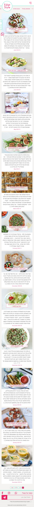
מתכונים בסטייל (26, 9)
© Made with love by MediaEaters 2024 (17, 505)
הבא (12, 487)
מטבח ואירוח (16, 9)
